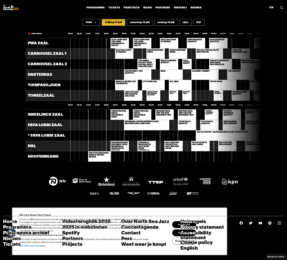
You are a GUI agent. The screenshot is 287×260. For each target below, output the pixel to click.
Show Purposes (184, 240)
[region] (119, 231)
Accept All (184, 224)
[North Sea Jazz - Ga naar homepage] (11, 7)
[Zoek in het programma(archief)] (281, 7)
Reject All (184, 232)
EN (271, 7)
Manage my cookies (276, 257)
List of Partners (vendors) (32, 246)
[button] (91, 22)
